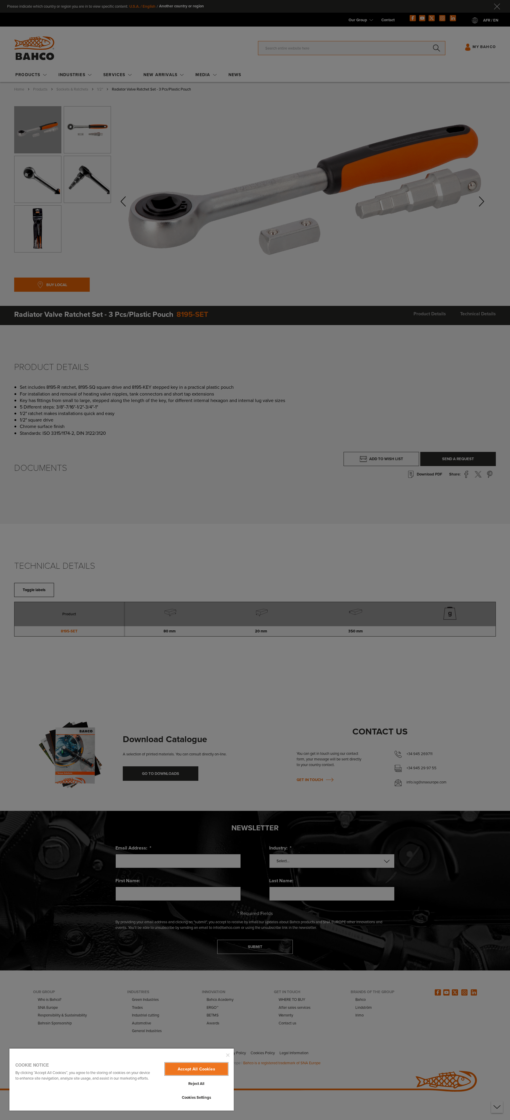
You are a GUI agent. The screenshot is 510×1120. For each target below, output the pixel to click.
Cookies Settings (196, 1097)
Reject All (196, 1083)
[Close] (228, 1055)
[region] (121, 1079)
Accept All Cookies (196, 1069)
